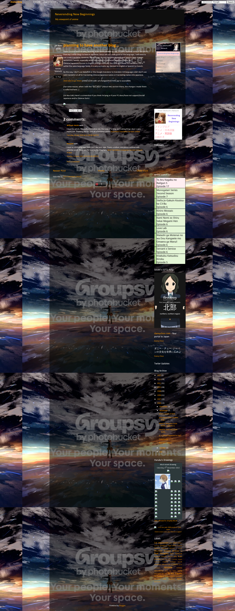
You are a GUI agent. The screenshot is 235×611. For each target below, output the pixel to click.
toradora (157, 579)
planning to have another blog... (91, 45)
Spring (180, 571)
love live (164, 559)
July (161, 452)
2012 (159, 379)
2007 (159, 399)
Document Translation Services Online (125, 132)
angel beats (171, 546)
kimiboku (157, 559)
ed (181, 551)
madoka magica (177, 559)
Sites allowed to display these (165, 521)
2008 (159, 395)
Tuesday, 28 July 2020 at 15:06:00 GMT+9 (82, 135)
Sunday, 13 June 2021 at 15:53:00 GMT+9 (82, 156)
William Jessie (73, 125)
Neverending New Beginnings (75, 14)
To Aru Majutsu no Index (173, 576)
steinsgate (157, 574)
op (172, 564)
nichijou (173, 562)
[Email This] (70, 110)
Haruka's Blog (75, 2)
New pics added (165, 443)
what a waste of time (167, 414)
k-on (180, 556)
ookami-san (166, 564)
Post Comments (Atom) (72, 177)
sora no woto (170, 571)
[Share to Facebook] (78, 110)
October (163, 448)
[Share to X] (75, 110)
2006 (159, 403)
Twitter (99, 2)
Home (101, 170)
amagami (163, 546)
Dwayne (70, 144)
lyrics (169, 559)
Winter (179, 579)
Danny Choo (159, 341)
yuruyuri (157, 582)
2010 (159, 387)
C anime (179, 548)
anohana (179, 546)
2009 (159, 391)
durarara (175, 551)
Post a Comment (73, 162)
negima (165, 562)
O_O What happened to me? (170, 436)
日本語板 (37, 2)
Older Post (142, 170)
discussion (158, 551)
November (164, 411)
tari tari (164, 574)
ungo (164, 579)
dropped (167, 551)
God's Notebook (176, 554)
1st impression (161, 543)
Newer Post (59, 170)
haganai (157, 556)
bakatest (165, 548)
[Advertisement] (102, 32)
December (164, 407)
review (168, 567)
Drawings (63, 2)
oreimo (175, 564)
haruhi (170, 556)
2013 (159, 375)
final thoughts (161, 553)
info (175, 557)
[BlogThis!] (73, 110)
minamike (157, 562)
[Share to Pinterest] (80, 110)
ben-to (172, 548)
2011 (159, 383)
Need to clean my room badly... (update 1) (168, 425)
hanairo (164, 556)
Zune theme (163, 439)
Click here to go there (72, 81)
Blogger (122, 606)
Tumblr (108, 2)
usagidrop (171, 579)
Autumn (157, 548)
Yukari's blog (89, 2)
